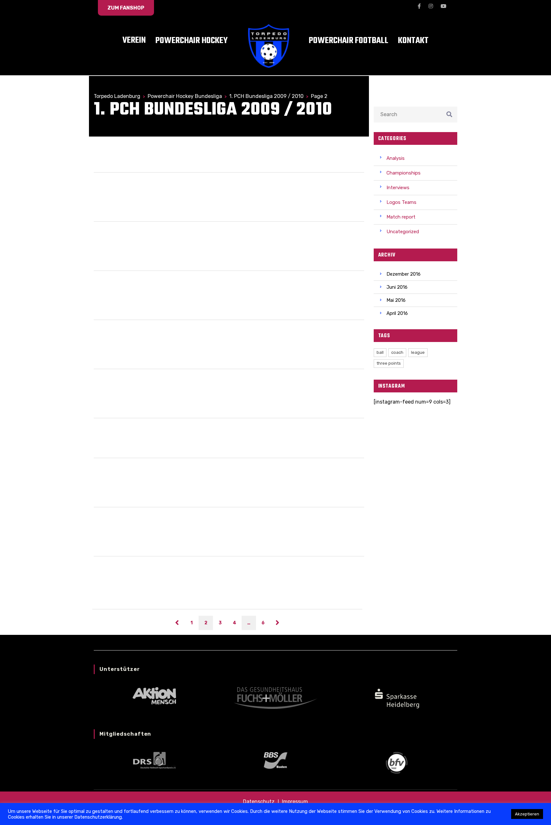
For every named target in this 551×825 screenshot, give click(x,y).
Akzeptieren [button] (527, 814)
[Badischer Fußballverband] (397, 762)
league (418, 352)
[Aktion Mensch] (154, 695)
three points (389, 363)
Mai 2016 (396, 300)
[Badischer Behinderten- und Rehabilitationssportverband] (275, 760)
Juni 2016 (397, 287)
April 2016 (397, 313)
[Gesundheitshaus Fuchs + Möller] (275, 698)
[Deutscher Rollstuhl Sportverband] (154, 760)
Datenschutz (259, 802)
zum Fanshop (125, 8)
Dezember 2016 (403, 274)
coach (397, 352)
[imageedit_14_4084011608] (397, 698)
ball (380, 352)
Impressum (295, 802)
